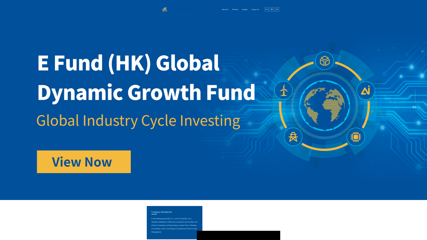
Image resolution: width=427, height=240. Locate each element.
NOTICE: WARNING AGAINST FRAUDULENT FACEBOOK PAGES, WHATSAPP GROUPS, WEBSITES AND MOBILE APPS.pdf (212, 135)
